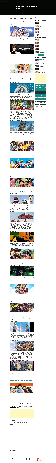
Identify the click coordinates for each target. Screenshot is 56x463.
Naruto (13, 283)
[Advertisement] (22, 413)
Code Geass (14, 301)
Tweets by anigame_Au (42, 102)
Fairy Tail (14, 140)
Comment (11, 424)
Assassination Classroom (18, 99)
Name (11, 434)
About (16, 458)
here (29, 403)
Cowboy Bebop (14, 231)
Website (11, 442)
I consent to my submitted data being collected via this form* (41, 95)
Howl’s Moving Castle (17, 120)
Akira (13, 211)
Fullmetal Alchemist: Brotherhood (19, 360)
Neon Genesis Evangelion (17, 382)
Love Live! (14, 26)
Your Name (14, 321)
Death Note (14, 43)
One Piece (14, 176)
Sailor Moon (15, 157)
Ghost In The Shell (15, 265)
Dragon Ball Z (14, 248)
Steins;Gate (14, 193)
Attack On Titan (15, 340)
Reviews (13, 458)
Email (11, 438)
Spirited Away (15, 82)
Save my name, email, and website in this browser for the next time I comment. (21, 448)
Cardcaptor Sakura (16, 63)
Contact (18, 458)
